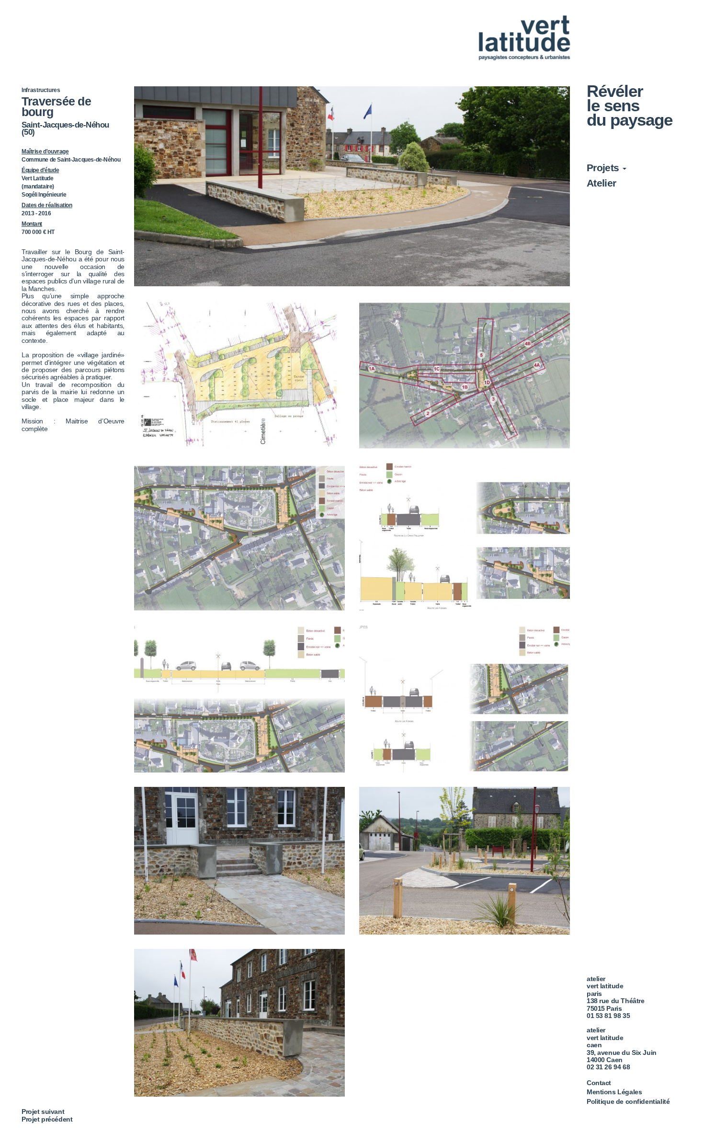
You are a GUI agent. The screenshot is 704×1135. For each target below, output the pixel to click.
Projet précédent (47, 1119)
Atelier (601, 182)
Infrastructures (41, 90)
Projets (604, 167)
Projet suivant (43, 1111)
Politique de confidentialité (628, 1101)
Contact (599, 1083)
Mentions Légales (614, 1092)
